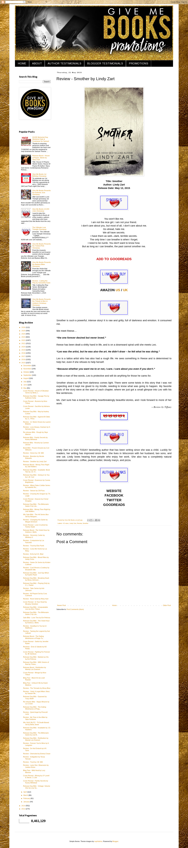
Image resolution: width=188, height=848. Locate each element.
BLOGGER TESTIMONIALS (105, 63)
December (27, 366)
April (25, 792)
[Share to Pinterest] (99, 520)
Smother (85, 523)
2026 (23, 327)
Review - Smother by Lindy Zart (35, 462)
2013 (23, 809)
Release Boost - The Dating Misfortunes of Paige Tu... (33, 637)
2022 (23, 340)
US (118, 290)
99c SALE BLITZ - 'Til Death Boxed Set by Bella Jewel (36, 723)
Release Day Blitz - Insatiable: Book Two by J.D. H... (36, 471)
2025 (23, 331)
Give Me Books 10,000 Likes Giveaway (40, 210)
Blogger (115, 841)
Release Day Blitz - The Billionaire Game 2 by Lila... (36, 613)
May (25, 388)
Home (114, 605)
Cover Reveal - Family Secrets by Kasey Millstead (35, 782)
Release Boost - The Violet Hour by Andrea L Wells (36, 531)
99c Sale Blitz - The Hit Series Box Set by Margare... (36, 515)
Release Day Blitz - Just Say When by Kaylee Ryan (36, 574)
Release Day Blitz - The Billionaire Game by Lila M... (36, 734)
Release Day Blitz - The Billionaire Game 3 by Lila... (36, 505)
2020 (23, 347)
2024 (23, 334)
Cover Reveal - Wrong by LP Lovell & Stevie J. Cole (36, 777)
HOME (22, 63)
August (26, 378)
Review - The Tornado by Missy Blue (36, 688)
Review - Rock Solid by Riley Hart (35, 599)
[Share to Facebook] (96, 520)
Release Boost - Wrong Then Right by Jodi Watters (36, 466)
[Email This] (88, 520)
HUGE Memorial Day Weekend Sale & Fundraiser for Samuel (40, 139)
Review (79, 523)
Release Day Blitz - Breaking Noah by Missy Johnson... (36, 579)
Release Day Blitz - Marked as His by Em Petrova (36, 658)
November (27, 369)
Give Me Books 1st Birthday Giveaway (39, 175)
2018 (23, 353)
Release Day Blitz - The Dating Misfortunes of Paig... (34, 708)
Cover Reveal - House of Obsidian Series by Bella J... (36, 392)
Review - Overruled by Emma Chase (36, 754)
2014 (23, 806)
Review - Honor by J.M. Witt (33, 453)
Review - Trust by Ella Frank (33, 546)
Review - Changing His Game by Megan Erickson (35, 521)
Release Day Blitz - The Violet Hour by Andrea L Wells (36, 622)
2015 (23, 363)
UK (125, 290)
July (25, 382)
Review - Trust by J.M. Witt (33, 762)
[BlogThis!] (91, 520)
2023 (23, 337)
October (26, 372)
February (27, 798)
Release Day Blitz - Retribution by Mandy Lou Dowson (35, 739)
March (25, 795)
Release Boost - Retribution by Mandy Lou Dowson (34, 668)
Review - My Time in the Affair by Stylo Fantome (35, 718)
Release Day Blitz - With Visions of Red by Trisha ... (36, 663)
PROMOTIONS (138, 63)
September (27, 375)
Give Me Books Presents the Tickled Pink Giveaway (41, 246)
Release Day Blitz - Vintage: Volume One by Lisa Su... (36, 787)
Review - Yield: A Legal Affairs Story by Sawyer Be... (36, 692)
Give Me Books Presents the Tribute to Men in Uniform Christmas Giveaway (41, 302)
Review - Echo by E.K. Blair (33, 554)
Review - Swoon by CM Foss (34, 491)
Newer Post (61, 605)
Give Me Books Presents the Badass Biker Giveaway (41, 264)
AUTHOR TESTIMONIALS (64, 63)
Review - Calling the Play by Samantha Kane (41, 282)
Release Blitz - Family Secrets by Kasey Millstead (35, 438)
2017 (23, 356)
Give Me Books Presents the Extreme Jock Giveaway (41, 192)
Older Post (167, 605)
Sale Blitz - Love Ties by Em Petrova (36, 618)
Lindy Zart (73, 523)
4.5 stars (66, 523)
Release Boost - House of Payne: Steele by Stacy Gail (41, 158)
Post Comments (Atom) (75, 609)
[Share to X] (93, 520)
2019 (23, 350)
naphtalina (98, 841)
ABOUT (37, 63)
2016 (23, 360)
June (25, 385)
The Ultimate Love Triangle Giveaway (39, 228)
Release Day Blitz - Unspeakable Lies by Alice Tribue (35, 608)
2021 (23, 343)
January (26, 802)
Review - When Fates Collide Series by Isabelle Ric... (36, 486)
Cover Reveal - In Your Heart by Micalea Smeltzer (35, 603)
